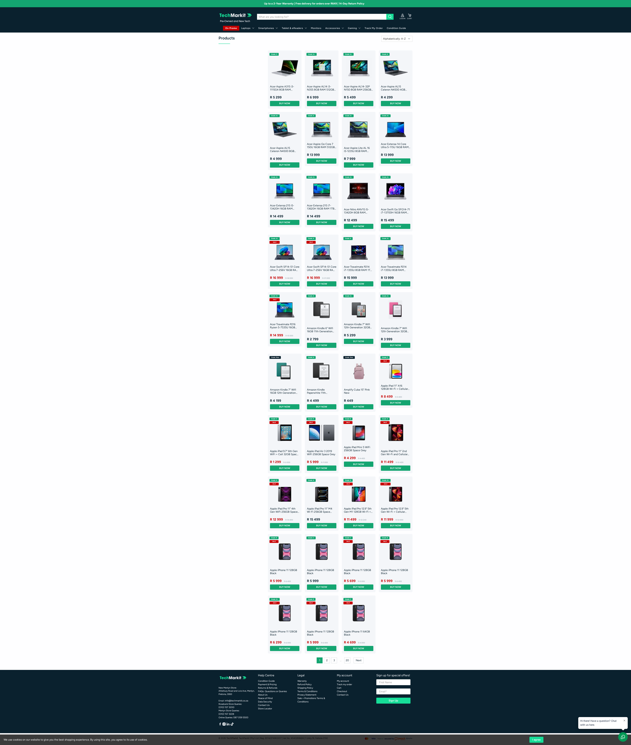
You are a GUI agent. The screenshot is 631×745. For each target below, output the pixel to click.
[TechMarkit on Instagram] (224, 724)
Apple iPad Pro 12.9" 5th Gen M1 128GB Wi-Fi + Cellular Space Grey (358, 510)
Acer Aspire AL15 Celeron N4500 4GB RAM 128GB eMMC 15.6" (395, 88)
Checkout (342, 691)
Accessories (332, 28)
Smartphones (266, 28)
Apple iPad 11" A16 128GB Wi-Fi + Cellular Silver (394, 387)
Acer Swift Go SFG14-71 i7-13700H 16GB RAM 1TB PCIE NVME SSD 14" (395, 211)
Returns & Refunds (267, 688)
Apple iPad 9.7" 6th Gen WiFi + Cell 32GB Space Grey (284, 453)
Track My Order (374, 28)
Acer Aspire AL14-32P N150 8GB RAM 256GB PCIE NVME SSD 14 (357, 88)
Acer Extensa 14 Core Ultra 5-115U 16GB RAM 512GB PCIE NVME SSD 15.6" (395, 145)
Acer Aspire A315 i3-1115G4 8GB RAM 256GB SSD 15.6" (282, 88)
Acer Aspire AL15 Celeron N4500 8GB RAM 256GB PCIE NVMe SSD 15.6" (284, 149)
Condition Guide (396, 28)
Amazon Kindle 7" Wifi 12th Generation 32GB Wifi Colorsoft (357, 326)
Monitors (316, 28)
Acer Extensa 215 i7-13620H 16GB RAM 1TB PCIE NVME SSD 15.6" (320, 207)
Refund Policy (304, 684)
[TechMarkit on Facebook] (220, 724)
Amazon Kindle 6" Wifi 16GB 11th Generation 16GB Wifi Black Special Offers (321, 330)
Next (359, 660)
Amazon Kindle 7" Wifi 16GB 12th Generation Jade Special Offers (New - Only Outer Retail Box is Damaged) (284, 391)
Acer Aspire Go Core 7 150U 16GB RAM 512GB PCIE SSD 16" (321, 145)
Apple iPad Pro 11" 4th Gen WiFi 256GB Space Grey (284, 510)
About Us (263, 694)
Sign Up (393, 700)
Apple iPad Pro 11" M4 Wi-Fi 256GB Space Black (319, 510)
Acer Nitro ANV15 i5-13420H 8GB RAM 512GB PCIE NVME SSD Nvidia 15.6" (358, 211)
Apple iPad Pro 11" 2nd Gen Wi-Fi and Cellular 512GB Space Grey (394, 453)
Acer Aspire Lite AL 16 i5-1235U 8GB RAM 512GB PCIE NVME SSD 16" (358, 149)
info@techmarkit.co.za (236, 700)
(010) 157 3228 (226, 714)
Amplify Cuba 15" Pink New (357, 391)
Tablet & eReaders (292, 28)
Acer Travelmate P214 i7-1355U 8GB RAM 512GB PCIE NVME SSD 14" (395, 268)
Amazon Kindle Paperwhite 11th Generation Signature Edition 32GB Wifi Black (321, 391)
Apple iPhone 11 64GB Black (357, 633)
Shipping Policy (305, 688)
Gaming (352, 28)
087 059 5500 (240, 717)
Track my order (344, 684)
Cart (339, 688)
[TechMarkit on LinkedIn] (228, 724)
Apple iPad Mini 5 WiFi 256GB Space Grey (357, 449)
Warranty (302, 681)
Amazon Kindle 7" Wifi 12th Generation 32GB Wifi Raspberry (394, 330)
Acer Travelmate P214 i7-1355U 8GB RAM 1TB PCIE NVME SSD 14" (358, 268)
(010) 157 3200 (226, 707)
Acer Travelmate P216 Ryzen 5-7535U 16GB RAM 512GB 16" (282, 326)
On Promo (231, 28)
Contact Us (264, 705)
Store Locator (265, 708)
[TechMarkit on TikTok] (232, 724)
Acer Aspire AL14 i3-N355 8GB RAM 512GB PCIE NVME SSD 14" (320, 88)
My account (343, 681)
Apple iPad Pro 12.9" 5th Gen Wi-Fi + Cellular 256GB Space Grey (395, 510)
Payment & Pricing (267, 684)
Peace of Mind (265, 698)
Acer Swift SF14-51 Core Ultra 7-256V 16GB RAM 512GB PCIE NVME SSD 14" (284, 268)
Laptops (246, 28)
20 (347, 660)
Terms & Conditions (307, 691)
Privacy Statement (306, 694)
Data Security (265, 701)
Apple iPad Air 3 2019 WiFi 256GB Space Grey (321, 453)
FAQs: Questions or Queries (272, 691)
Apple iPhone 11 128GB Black (283, 572)
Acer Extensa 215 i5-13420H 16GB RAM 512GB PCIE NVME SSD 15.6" (284, 207)
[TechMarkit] (235, 16)
